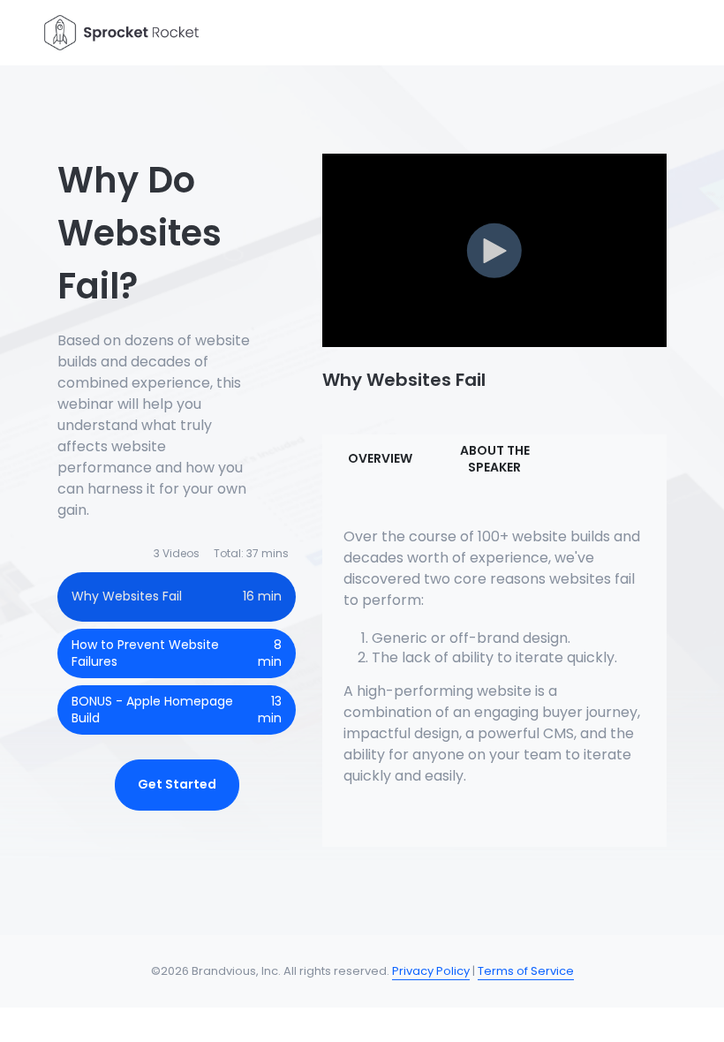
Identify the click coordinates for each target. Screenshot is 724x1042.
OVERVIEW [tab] (380, 458)
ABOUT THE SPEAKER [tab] (495, 459)
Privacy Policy (431, 971)
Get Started (177, 784)
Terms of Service (526, 971)
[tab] (176, 597)
